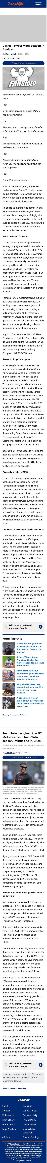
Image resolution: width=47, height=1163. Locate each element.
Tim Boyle (10, 753)
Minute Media (14, 1144)
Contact (6, 1110)
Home (5, 715)
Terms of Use (8, 1124)
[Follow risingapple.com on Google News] (40, 627)
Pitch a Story (8, 1120)
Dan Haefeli (10, 54)
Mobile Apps (8, 1115)
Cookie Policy (29, 1124)
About (5, 1106)
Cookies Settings (31, 1137)
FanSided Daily (30, 1115)
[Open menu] (4, 3)
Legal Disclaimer (10, 1129)
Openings (27, 1106)
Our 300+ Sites (30, 1110)
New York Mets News (18, 715)
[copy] (18, 58)
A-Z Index (7, 1137)
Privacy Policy (29, 1120)
